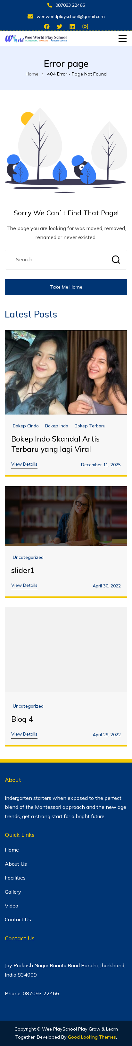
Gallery (13, 892)
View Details (24, 464)
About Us (16, 864)
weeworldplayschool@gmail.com (71, 16)
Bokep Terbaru (90, 426)
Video (11, 905)
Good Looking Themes (92, 1037)
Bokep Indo (56, 426)
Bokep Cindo (26, 426)
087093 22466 (70, 5)
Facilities (15, 877)
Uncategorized (28, 557)
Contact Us (18, 919)
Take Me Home (66, 287)
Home (12, 849)
